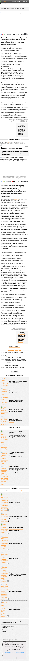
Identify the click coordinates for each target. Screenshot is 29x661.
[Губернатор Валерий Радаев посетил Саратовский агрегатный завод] (4, 458)
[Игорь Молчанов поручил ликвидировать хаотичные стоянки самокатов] (4, 529)
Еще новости (14, 371)
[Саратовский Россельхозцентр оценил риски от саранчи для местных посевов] (4, 558)
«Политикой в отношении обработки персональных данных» (14, 653)
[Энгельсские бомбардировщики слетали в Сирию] (4, 391)
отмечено (16, 199)
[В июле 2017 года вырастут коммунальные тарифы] (4, 410)
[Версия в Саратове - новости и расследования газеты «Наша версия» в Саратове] (4, 2)
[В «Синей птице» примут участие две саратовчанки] (4, 382)
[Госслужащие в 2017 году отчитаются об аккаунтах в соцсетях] (4, 420)
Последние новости (14, 350)
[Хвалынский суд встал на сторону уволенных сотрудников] (4, 517)
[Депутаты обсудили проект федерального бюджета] (4, 401)
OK (14, 658)
